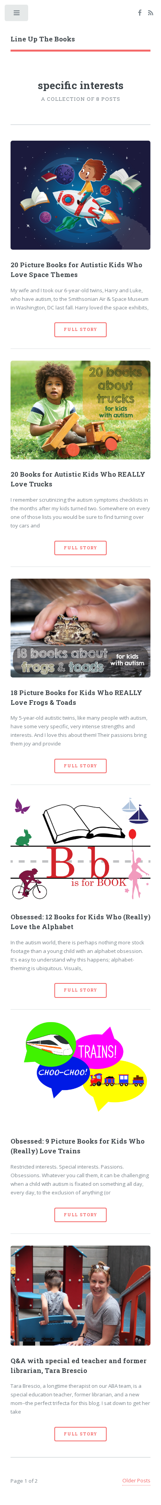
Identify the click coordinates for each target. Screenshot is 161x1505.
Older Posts (136, 1480)
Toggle (17, 14)
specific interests (80, 85)
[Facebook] (140, 13)
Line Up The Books (43, 39)
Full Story (80, 329)
